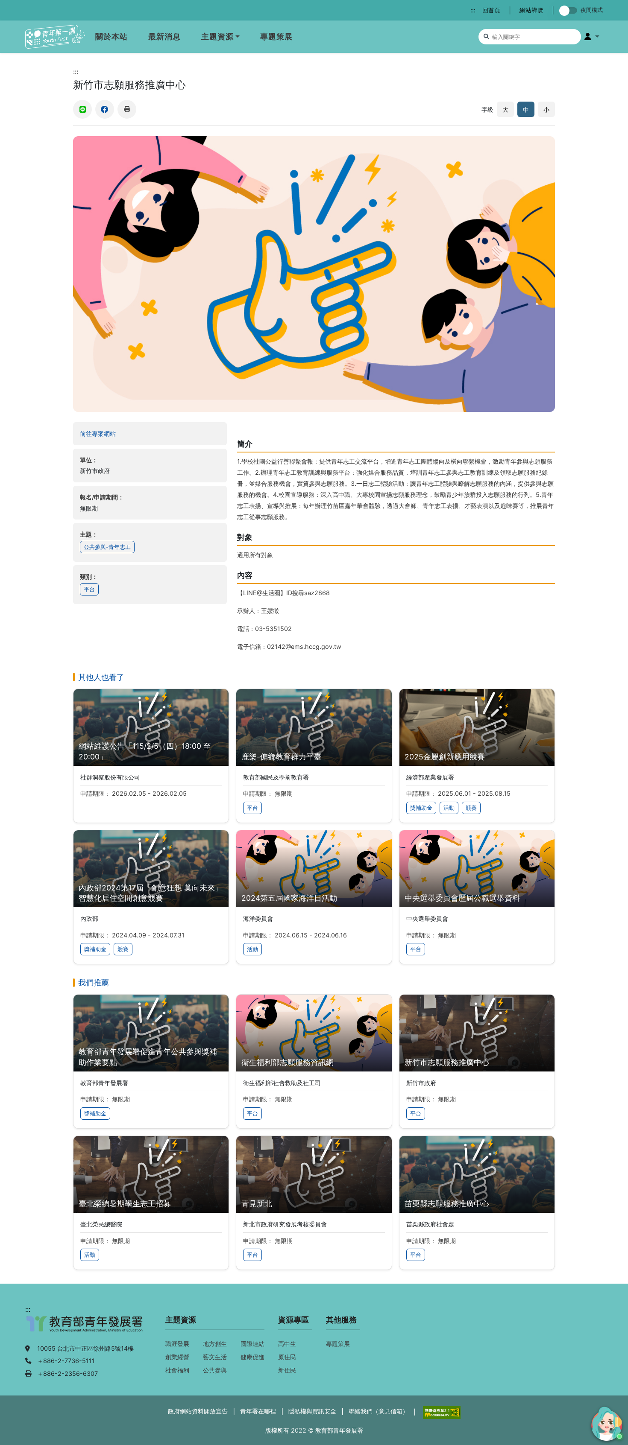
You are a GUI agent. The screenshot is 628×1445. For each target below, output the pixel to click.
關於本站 (111, 36)
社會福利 (177, 1370)
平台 (89, 589)
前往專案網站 (115, 433)
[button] (592, 37)
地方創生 (215, 1343)
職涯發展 (177, 1343)
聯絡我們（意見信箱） (378, 1411)
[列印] (126, 109)
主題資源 (217, 36)
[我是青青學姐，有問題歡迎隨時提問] (605, 1422)
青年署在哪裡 (258, 1411)
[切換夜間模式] (570, 10)
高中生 (287, 1343)
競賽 (471, 808)
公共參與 (215, 1370)
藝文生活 (215, 1356)
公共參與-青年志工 (107, 547)
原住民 (287, 1356)
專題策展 (276, 36)
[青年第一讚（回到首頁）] (55, 37)
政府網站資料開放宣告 (198, 1411)
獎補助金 (421, 808)
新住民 (287, 1370)
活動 (449, 808)
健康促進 (252, 1356)
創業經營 (177, 1356)
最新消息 (164, 36)
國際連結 (252, 1343)
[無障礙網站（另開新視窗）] (441, 1411)
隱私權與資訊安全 (312, 1411)
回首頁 (491, 10)
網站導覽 (531, 10)
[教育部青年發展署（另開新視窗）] (85, 1328)
